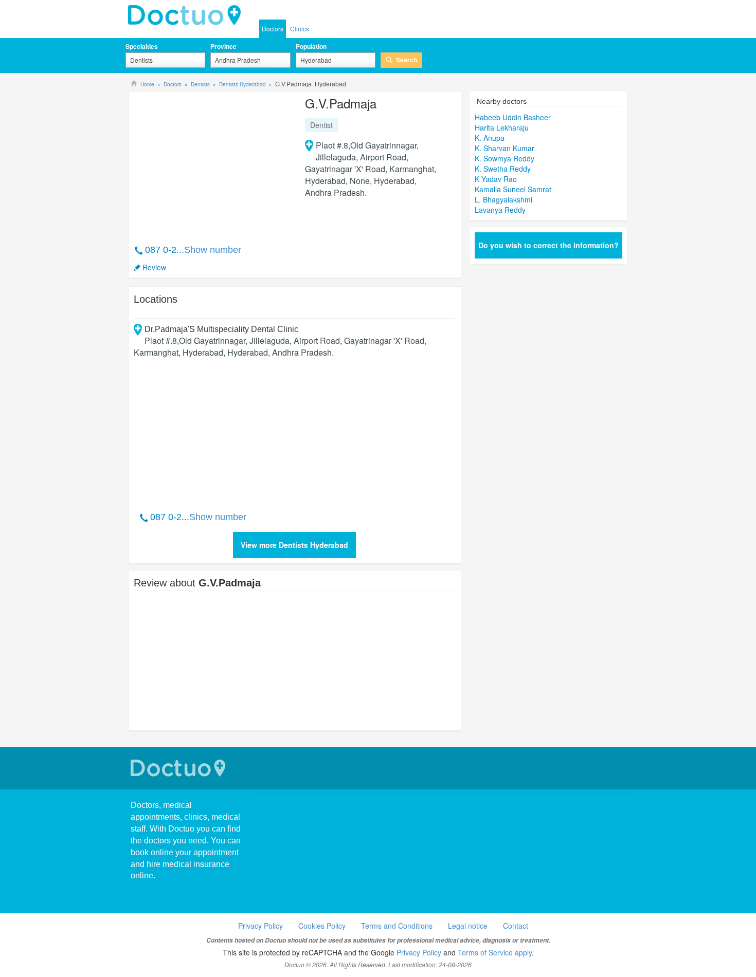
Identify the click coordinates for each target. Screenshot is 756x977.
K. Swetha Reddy (503, 168)
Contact (515, 925)
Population (311, 46)
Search (406, 59)
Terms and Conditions (397, 925)
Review (154, 267)
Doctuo (179, 768)
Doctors (272, 28)
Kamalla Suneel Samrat (513, 189)
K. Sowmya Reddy (504, 158)
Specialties (141, 46)
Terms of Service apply (495, 952)
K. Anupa (490, 138)
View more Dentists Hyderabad (294, 545)
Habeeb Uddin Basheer (513, 117)
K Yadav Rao (496, 179)
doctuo (187, 15)
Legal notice (468, 925)
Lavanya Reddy (500, 210)
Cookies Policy (322, 925)
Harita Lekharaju (502, 127)
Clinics (299, 28)
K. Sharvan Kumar (504, 148)
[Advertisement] (212, 162)
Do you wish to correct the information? (548, 245)
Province (223, 46)
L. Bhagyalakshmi (503, 199)
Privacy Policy (260, 925)
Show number (212, 250)
